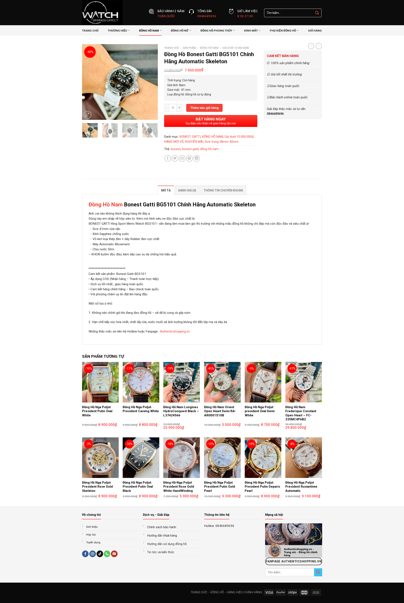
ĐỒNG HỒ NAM (149, 30)
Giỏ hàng (315, 30)
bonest (176, 149)
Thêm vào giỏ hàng (204, 108)
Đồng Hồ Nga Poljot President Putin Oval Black (138, 487)
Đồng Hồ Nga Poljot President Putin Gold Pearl (219, 487)
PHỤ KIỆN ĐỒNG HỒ (283, 30)
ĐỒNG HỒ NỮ (179, 30)
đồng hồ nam (209, 149)
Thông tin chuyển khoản (223, 190)
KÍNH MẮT (251, 30)
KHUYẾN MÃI (194, 142)
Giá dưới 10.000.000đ (235, 47)
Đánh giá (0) (187, 190)
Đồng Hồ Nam (106, 204)
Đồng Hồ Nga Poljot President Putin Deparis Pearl (262, 487)
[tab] (166, 190)
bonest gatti (190, 149)
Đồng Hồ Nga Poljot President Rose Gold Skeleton (97, 487)
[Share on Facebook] (168, 158)
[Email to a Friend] (182, 158)
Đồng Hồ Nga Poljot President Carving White (141, 409)
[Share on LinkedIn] (196, 158)
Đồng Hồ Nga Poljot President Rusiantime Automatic (301, 487)
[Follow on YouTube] (114, 553)
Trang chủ (90, 30)
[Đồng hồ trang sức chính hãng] (112, 12)
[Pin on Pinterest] (189, 158)
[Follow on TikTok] (100, 553)
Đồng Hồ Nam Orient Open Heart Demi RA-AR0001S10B (220, 411)
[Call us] (107, 553)
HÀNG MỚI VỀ (174, 142)
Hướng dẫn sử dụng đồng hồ (167, 544)
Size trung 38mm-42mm (221, 142)
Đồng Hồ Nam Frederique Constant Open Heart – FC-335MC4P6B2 (300, 413)
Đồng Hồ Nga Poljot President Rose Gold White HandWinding (178, 487)
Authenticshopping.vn (175, 331)
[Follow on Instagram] (92, 553)
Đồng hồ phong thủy (216, 30)
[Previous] (89, 82)
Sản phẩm (189, 47)
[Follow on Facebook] (85, 553)
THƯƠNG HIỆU (117, 30)
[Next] (151, 82)
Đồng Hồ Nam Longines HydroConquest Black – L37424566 (181, 411)
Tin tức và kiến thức (160, 552)
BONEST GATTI (190, 137)
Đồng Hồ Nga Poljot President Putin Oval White (97, 411)
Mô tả (166, 190)
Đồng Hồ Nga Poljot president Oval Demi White (260, 411)
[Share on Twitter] (175, 158)
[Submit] (317, 13)
